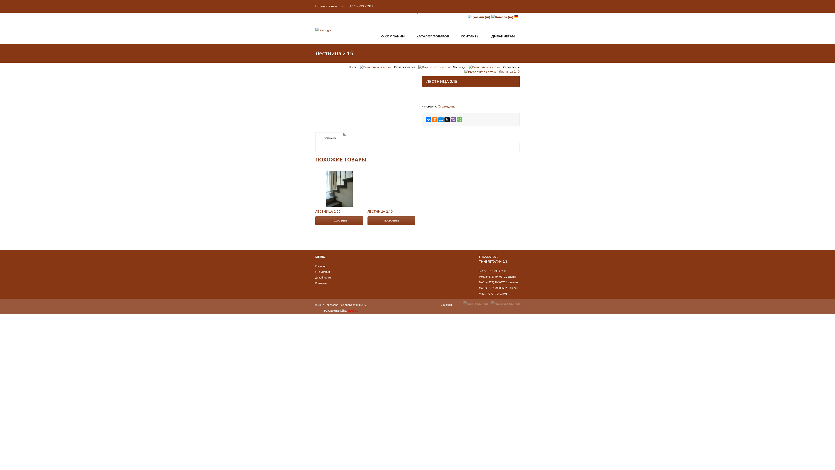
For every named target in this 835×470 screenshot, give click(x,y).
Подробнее (339, 220)
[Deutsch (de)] (516, 17)
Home (353, 67)
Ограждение (511, 67)
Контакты (470, 36)
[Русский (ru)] (479, 17)
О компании (393, 36)
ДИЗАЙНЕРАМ (503, 36)
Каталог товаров (432, 36)
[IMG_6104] (364, 76)
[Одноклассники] (435, 119)
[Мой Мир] (441, 119)
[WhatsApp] (459, 119)
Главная (320, 266)
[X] (447, 119)
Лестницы (459, 67)
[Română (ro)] (502, 17)
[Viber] (453, 119)
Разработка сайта (335, 310)
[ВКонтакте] (428, 119)
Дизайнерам (323, 277)
